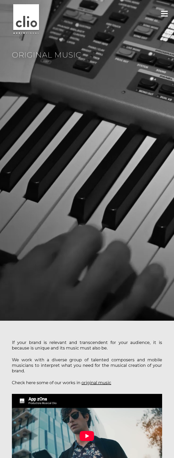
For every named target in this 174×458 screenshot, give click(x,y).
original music (96, 382)
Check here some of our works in (61, 382)
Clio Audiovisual (26, 19)
